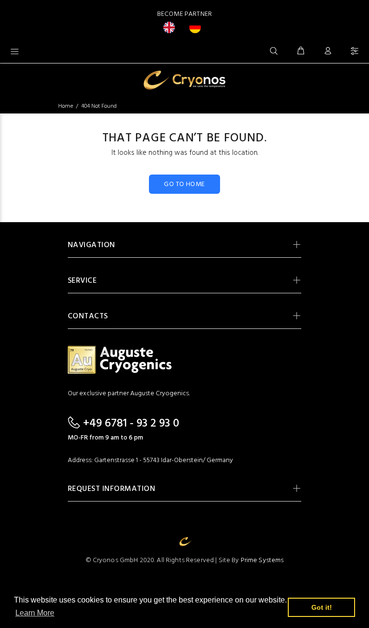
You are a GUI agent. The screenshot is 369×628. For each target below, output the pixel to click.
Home (65, 106)
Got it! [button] (321, 607)
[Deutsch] (197, 27)
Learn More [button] (34, 613)
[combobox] (171, 27)
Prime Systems (262, 560)
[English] (171, 27)
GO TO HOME (184, 184)
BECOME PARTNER (184, 14)
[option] (197, 27)
